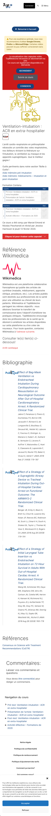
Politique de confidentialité (25, 749)
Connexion (29, 6)
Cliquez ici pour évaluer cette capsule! (23, 236)
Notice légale (25, 742)
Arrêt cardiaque (10, 348)
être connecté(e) (26, 678)
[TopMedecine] (8, 5)
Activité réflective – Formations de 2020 (22, 216)
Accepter (25, 803)
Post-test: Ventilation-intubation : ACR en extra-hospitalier (22, 210)
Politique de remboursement (25, 755)
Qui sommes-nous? (25, 774)
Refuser (25, 810)
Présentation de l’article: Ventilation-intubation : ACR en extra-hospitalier (20, 198)
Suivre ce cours (25, 77)
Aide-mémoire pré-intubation (17, 173)
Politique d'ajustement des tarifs (25, 762)
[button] (47, 778)
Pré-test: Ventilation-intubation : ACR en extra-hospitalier (22, 193)
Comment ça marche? (25, 768)
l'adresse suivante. (25, 331)
